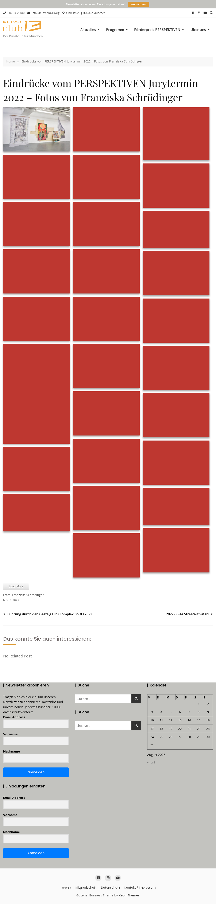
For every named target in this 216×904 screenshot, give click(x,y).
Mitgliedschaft (86, 887)
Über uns (198, 29)
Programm (115, 29)
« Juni (151, 762)
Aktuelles (88, 29)
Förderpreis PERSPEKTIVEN (157, 29)
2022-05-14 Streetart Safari (187, 614)
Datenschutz (110, 887)
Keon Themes (129, 895)
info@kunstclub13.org (45, 13)
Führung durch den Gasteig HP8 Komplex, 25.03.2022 (49, 614)
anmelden (138, 4)
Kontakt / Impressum (140, 887)
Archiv (66, 887)
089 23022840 (15, 13)
